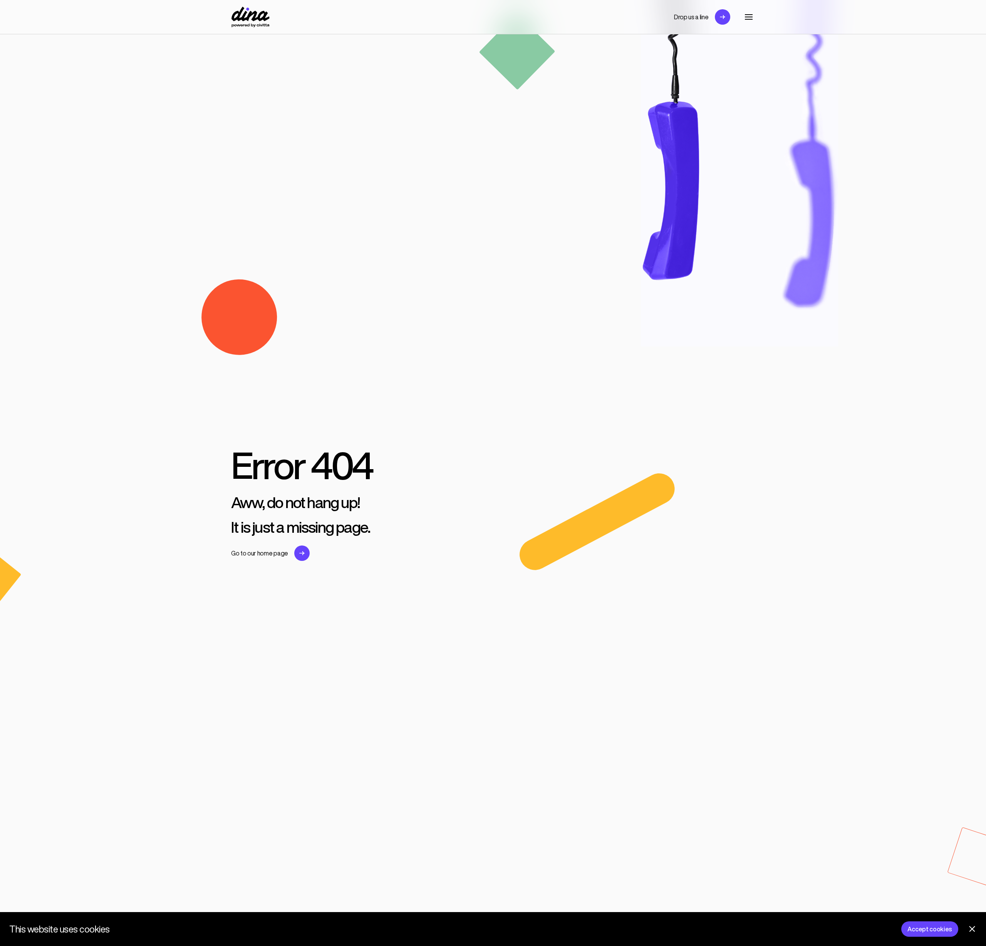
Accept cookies (929, 929)
